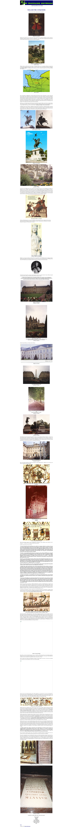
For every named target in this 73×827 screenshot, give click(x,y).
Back (21, 824)
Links (39, 5)
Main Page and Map (35, 5)
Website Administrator (27, 826)
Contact (41, 5)
